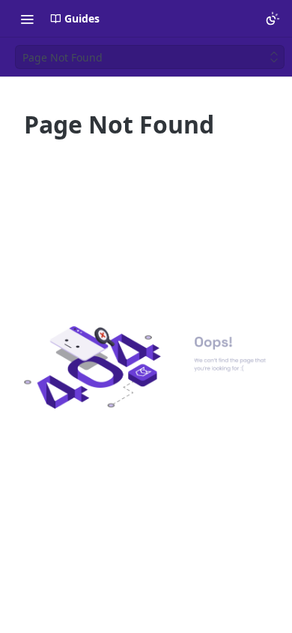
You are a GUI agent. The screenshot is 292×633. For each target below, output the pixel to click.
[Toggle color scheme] (273, 19)
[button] (146, 367)
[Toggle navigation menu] (27, 19)
